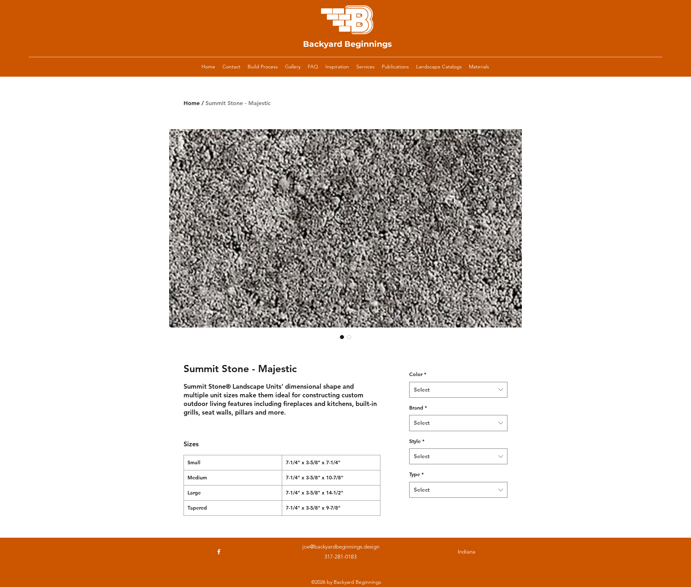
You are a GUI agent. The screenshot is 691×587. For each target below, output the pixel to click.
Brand (418, 408)
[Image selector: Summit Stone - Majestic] (342, 336)
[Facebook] (218, 551)
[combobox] (458, 390)
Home (192, 103)
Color (417, 374)
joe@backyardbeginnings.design (340, 546)
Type (416, 474)
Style (416, 441)
